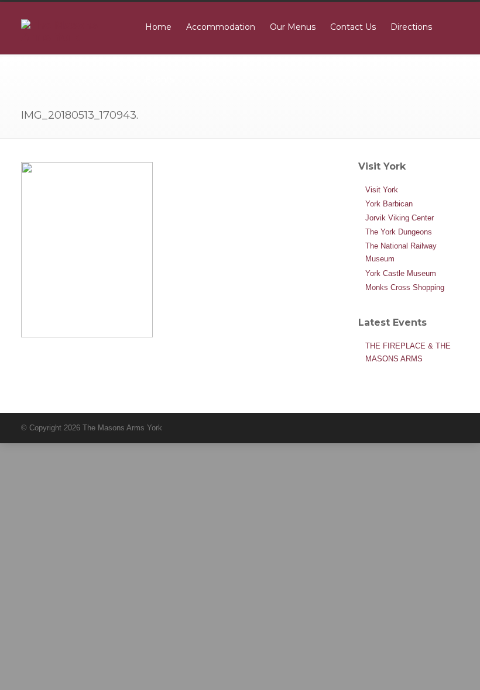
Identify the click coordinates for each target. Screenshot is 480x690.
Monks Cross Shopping (404, 287)
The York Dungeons (398, 231)
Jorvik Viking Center (399, 217)
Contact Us (353, 27)
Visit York (381, 189)
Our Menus (293, 27)
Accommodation (220, 27)
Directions (411, 27)
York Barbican (389, 203)
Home (158, 27)
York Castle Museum (400, 273)
